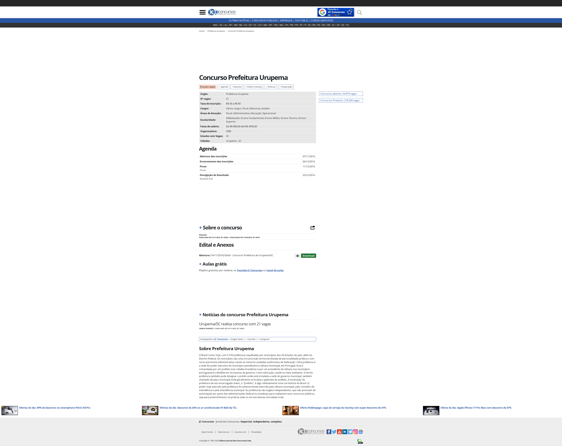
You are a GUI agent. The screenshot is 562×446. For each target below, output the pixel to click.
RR (328, 25)
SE (342, 25)
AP (230, 25)
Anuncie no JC (240, 432)
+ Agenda (223, 86)
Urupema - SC (233, 140)
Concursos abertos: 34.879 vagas (338, 93)
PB (291, 25)
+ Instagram (264, 339)
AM (235, 25)
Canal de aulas (275, 270)
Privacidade (256, 432)
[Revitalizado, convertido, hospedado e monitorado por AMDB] (360, 441)
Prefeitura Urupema (237, 94)
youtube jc (301, 20)
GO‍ (260, 25)
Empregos (286, 20)
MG (281, 25)
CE (245, 25)
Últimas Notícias (239, 20)
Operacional (269, 113)
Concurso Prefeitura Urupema (241, 31)
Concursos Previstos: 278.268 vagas (340, 100)
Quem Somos (207, 432)
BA (240, 25)
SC (333, 25)
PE (301, 25)
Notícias (271, 86)
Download (309, 255)
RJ (309, 25)
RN (314, 25)
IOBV (228, 131)
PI (305, 25)
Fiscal (245, 108)
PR (296, 25)
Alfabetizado (233, 118)
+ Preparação (285, 86)
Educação (256, 113)
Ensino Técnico (289, 118)
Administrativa (241, 113)
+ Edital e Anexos (253, 86)
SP (338, 25)
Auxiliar (266, 108)
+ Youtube (251, 339)
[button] (297, 256)
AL (226, 25)
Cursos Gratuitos (322, 20)
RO (323, 25)
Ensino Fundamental (252, 118)
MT (270, 25)
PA (286, 25)
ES (255, 25)
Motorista (255, 108)
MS (276, 25)
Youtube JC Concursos (249, 270)
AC (221, 25)
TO (347, 25)
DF (250, 25)
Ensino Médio (272, 118)
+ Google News (236, 339)
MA (265, 25)
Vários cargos (233, 108)
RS (318, 25)
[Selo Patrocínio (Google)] (335, 12)
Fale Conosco (224, 432)
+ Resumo (237, 86)
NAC (215, 25)
